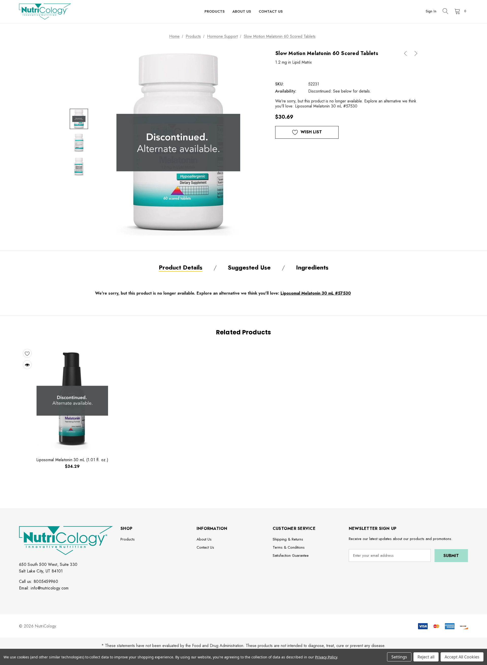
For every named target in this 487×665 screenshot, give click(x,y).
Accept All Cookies (462, 657)
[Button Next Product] (414, 53)
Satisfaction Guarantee (291, 555)
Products (127, 539)
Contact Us (205, 547)
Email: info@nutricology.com (44, 588)
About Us (204, 539)
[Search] (445, 11)
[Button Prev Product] (407, 53)
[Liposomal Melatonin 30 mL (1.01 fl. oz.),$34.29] (72, 399)
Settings (399, 657)
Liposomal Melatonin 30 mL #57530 (316, 293)
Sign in (431, 11)
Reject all (426, 657)
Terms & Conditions (289, 547)
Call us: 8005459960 (38, 581)
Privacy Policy (326, 657)
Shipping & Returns (288, 539)
